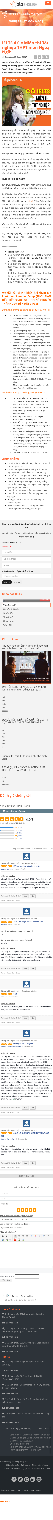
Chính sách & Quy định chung (17, 1428)
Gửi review (6, 1280)
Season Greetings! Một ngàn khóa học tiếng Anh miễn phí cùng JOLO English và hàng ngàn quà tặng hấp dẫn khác (28, 484)
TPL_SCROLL (26, 1497)
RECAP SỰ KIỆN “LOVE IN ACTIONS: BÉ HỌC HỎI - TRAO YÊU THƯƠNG (23, 769)
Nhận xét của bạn (8, 876)
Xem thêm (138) (26, 1176)
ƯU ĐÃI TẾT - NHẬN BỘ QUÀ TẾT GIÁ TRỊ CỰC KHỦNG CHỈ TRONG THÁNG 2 (25, 721)
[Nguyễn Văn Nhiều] (26, 1123)
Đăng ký (44, 600)
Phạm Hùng (8, 621)
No (33, 896)
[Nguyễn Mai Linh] (26, 856)
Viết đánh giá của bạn (15, 811)
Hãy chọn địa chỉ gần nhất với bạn (18, 571)
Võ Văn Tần (8, 613)
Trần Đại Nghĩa (10, 605)
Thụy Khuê (8, 617)
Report (3, 900)
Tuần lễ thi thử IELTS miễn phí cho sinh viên (27, 490)
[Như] (26, 984)
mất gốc (30, 201)
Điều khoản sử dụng (40, 1465)
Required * (6, 547)
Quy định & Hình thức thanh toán (36, 1468)
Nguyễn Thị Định (11, 609)
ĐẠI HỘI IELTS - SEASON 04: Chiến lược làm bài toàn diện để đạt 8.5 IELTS (24, 688)
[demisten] (26, 912)
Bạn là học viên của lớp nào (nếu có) (16, 940)
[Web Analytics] (5, 1501)
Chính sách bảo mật (12, 1468)
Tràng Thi (7, 625)
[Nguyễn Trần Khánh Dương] (26, 1033)
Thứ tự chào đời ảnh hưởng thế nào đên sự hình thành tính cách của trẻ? (25, 647)
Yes (25, 896)
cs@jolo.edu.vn (35, 1490)
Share (18, 900)
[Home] (7, 1296)
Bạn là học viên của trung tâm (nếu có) (17, 931)
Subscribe (10, 900)
